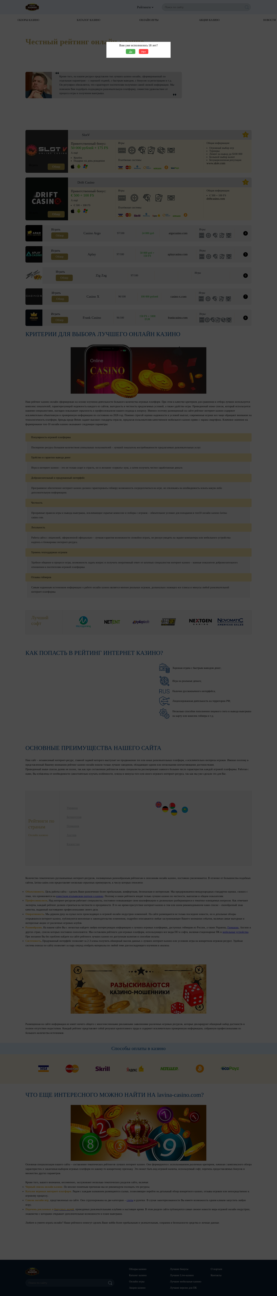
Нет (143, 51)
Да (130, 51)
